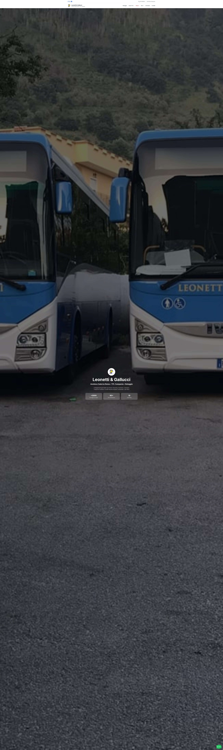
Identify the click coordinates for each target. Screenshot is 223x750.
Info (142, 5)
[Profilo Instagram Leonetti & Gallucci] (69, 1)
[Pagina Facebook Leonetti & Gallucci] (68, 1)
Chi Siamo (147, 5)
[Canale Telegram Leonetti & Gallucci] (71, 1)
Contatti (153, 5)
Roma (137, 5)
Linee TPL (131, 5)
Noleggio (125, 5)
